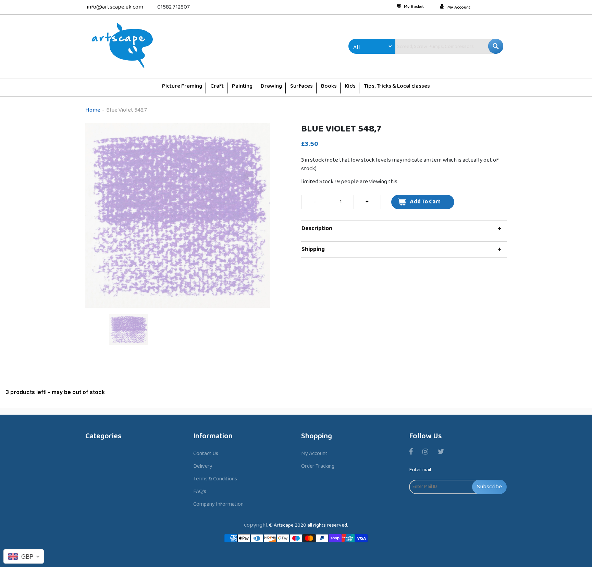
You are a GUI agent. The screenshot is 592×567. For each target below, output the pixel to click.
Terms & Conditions (215, 478)
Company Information (218, 504)
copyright (256, 525)
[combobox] (434, 46)
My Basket (414, 7)
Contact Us (205, 453)
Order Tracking (317, 466)
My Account (458, 7)
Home (92, 110)
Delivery (202, 466)
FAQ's (199, 491)
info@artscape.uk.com (115, 7)
